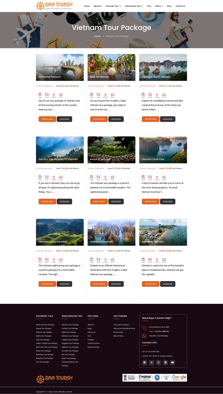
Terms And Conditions (121, 325)
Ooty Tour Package (42, 340)
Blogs (90, 328)
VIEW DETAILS (47, 119)
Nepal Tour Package (69, 332)
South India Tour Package (45, 325)
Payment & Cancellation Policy (124, 328)
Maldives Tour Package (70, 336)
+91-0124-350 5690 (152, 352)
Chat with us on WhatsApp (158, 336)
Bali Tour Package (68, 355)
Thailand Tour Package (70, 340)
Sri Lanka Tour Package (70, 351)
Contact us (180, 6)
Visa (149, 6)
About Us (91, 325)
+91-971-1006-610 (162, 331)
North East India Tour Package (46, 347)
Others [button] (158, 6)
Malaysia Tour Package (70, 347)
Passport (91, 340)
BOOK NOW (64, 119)
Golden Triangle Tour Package (46, 343)
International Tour (133, 6)
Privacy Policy (118, 332)
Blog (169, 6)
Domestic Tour (112, 6)
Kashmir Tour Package (44, 332)
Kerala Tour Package (43, 351)
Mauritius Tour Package (70, 325)
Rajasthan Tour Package (44, 355)
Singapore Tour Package (70, 343)
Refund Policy (118, 336)
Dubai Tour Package (69, 358)
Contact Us (92, 332)
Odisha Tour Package (43, 336)
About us (98, 6)
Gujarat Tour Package (43, 328)
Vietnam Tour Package (70, 328)
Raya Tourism (54, 392)
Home (87, 6)
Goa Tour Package (42, 362)
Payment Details (93, 347)
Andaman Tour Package (44, 358)
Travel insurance (94, 343)
